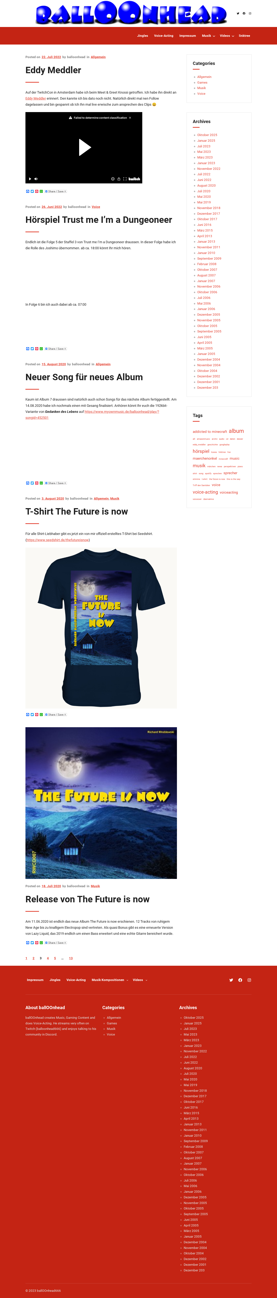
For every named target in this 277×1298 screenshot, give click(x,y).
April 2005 (204, 343)
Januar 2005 (206, 354)
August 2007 (206, 275)
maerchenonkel (205, 458)
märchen (211, 466)
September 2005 (209, 331)
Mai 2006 (204, 303)
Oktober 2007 (207, 270)
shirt (195, 473)
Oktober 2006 (207, 292)
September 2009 (209, 258)
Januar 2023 (206, 163)
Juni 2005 (204, 337)
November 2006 (208, 286)
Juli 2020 (203, 191)
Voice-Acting (76, 980)
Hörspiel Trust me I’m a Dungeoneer (98, 219)
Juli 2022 (203, 174)
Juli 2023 (203, 146)
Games (202, 82)
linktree (222, 452)
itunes (214, 452)
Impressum (35, 980)
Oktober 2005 (207, 326)
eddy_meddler (199, 444)
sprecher (230, 473)
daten (232, 439)
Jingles (55, 980)
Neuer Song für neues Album (84, 377)
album (236, 431)
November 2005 (208, 320)
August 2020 (206, 185)
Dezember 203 (207, 387)
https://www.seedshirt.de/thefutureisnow (58, 540)
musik (199, 465)
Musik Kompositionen (108, 980)
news (219, 466)
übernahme (208, 499)
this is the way (233, 479)
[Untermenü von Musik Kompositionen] (127, 980)
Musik (114, 498)
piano (240, 466)
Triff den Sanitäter (201, 485)
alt (194, 439)
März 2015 (205, 230)
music (235, 458)
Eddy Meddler (53, 70)
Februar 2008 (207, 264)
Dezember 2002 (208, 376)
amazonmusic (203, 439)
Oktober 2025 (207, 135)
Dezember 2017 (208, 213)
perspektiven (230, 466)
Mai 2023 (204, 152)
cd (227, 439)
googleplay (225, 444)
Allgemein (98, 57)
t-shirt (204, 479)
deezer (240, 439)
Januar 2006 (206, 309)
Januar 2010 (206, 253)
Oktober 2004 (207, 371)
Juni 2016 (204, 225)
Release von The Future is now (87, 899)
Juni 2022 (204, 180)
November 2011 (208, 247)
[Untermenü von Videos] (233, 36)
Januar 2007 (206, 281)
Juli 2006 (203, 298)
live (229, 452)
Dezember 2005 (208, 314)
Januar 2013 (206, 241)
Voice (96, 207)
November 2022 (208, 169)
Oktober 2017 (207, 219)
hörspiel (201, 451)
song (201, 473)
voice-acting (205, 492)
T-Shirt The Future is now (76, 511)
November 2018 (208, 208)
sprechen (217, 473)
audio (221, 439)
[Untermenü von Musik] (214, 36)
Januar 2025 (206, 140)
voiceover (197, 499)
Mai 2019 (204, 202)
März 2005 (205, 348)
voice (216, 485)
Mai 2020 (204, 197)
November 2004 (208, 365)
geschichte (212, 444)
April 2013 (204, 236)
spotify (208, 473)
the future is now (217, 479)
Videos (138, 980)
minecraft (223, 459)
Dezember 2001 (208, 382)
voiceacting (229, 492)
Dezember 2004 (208, 359)
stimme (196, 479)
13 (71, 958)
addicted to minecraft (210, 431)
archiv (214, 439)
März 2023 (205, 157)
